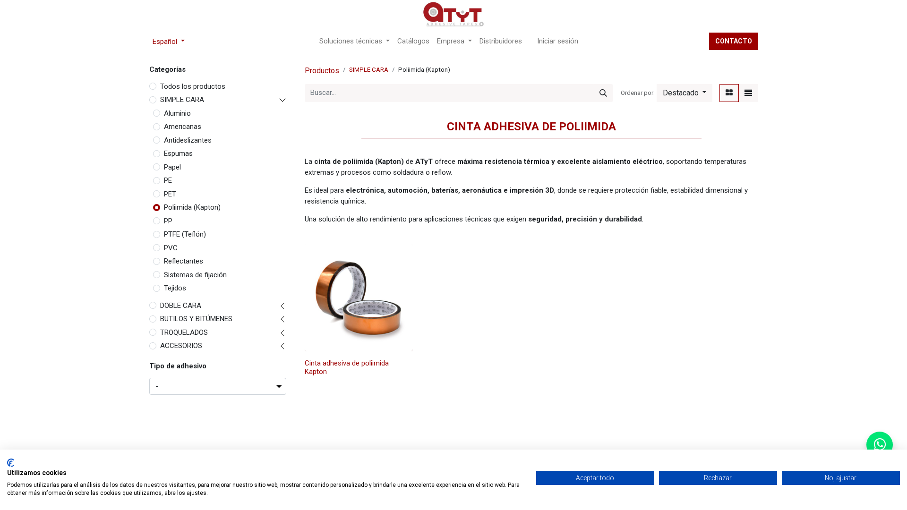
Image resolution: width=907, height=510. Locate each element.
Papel (172, 167)
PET (170, 194)
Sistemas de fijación (195, 275)
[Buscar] (603, 93)
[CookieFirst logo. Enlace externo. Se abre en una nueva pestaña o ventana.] (10, 463)
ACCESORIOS (181, 345)
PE (168, 180)
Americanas (182, 126)
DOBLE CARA (180, 305)
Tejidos (175, 288)
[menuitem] (413, 41)
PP (168, 221)
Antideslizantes (188, 140)
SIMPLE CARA (182, 99)
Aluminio (177, 113)
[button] (684, 93)
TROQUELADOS (184, 332)
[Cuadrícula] (729, 93)
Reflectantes (183, 261)
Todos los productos (192, 86)
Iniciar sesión (557, 41)
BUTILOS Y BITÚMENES (196, 318)
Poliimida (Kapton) (192, 207)
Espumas (178, 153)
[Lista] (748, 93)
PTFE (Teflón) (185, 234)
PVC (171, 248)
